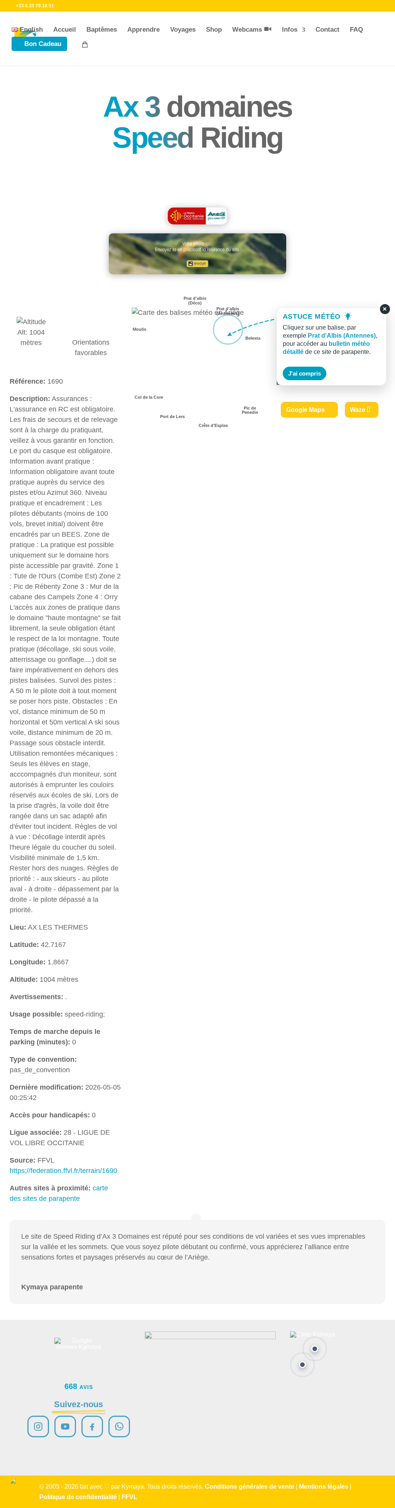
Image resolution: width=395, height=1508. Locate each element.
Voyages (183, 29)
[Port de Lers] (302, 1364)
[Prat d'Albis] (314, 1348)
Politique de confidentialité (78, 1497)
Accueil (64, 29)
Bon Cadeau (42, 44)
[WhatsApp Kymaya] (119, 1426)
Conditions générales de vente (249, 1486)
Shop (214, 29)
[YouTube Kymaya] (65, 1426)
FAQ (356, 29)
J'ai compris (304, 373)
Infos (289, 29)
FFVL (129, 1497)
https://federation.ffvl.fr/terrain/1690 (63, 1171)
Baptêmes (101, 29)
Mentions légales (323, 1486)
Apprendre (143, 29)
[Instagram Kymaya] (38, 1426)
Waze (357, 409)
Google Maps (305, 409)
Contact (327, 29)
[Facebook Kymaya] (92, 1426)
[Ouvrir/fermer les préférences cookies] (20, 1487)
